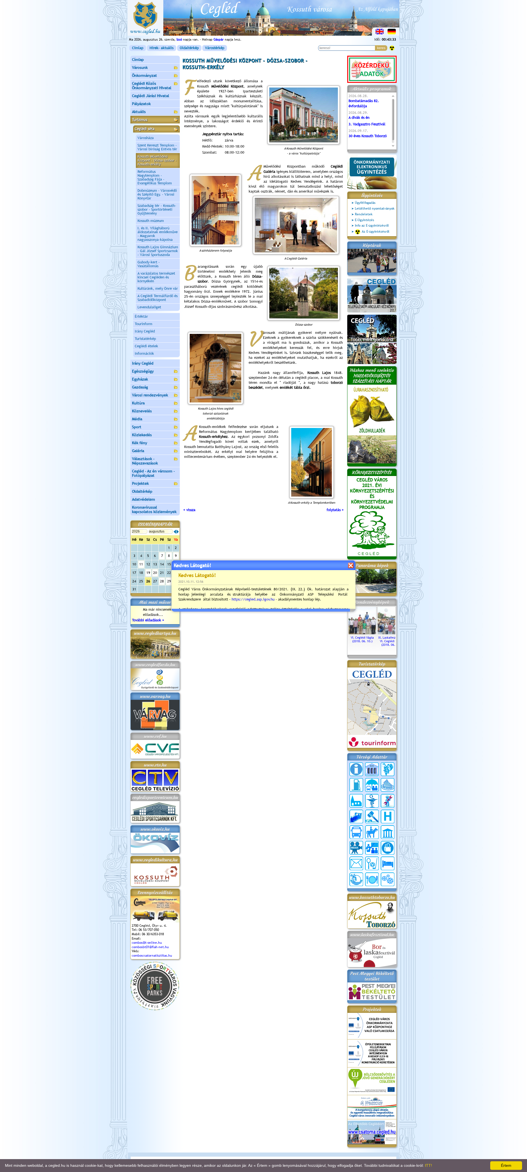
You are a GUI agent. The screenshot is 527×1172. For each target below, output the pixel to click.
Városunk (140, 67)
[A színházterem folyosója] (215, 210)
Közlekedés (142, 435)
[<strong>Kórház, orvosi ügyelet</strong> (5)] (387, 816)
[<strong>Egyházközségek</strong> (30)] (356, 801)
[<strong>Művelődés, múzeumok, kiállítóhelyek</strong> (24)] (387, 832)
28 (162, 581)
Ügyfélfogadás (365, 203)
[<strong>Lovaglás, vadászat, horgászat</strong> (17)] (372, 832)
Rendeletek (363, 214)
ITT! (428, 1165)
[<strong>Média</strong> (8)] (356, 848)
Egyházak (140, 379)
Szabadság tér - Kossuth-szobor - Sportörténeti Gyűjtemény (157, 209)
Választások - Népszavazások (145, 461)
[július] (175, 532)
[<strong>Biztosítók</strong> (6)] (372, 785)
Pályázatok (141, 104)
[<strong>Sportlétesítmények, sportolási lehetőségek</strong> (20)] (372, 863)
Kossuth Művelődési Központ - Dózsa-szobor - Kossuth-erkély (157, 160)
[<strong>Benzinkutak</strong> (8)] (356, 785)
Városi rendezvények (150, 395)
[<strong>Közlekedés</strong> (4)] (356, 832)
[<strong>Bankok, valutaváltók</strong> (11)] (372, 769)
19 (148, 573)
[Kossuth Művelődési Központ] (304, 115)
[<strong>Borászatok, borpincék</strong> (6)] (387, 769)
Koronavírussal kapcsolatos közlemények (154, 509)
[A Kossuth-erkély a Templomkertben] (311, 462)
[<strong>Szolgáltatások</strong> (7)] (387, 879)
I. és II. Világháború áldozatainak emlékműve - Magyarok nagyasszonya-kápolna (158, 234)
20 (155, 573)
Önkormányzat (144, 75)
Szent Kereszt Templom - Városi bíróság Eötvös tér (157, 147)
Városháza (146, 138)
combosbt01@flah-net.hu (150, 947)
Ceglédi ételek (146, 346)
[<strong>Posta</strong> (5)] (356, 863)
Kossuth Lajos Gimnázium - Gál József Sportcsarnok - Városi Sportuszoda (158, 251)
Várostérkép (214, 48)
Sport (136, 427)
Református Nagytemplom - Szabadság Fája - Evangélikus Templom (155, 177)
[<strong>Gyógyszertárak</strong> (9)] (372, 801)
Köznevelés (142, 411)
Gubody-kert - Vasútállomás (149, 264)
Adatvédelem (143, 499)
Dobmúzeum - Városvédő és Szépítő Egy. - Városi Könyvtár (157, 194)
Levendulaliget (149, 307)
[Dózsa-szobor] (304, 293)
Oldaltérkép (189, 48)
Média (137, 419)
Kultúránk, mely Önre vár (158, 288)
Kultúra (138, 403)
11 (141, 564)
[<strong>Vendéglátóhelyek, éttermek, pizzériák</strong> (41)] (372, 879)
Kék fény (139, 443)
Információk (144, 353)
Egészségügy (143, 371)
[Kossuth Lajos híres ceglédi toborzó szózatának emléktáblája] (215, 368)
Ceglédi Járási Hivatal (150, 96)
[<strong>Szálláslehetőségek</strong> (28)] (387, 863)
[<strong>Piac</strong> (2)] (387, 848)
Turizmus (139, 119)
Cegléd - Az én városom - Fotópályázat (153, 473)
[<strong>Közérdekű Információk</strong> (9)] (356, 769)
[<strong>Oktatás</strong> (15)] (372, 848)
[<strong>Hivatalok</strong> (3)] (356, 816)
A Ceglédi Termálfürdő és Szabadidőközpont (158, 298)
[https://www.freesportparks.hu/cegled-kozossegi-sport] (154, 1009)
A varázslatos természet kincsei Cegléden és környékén (156, 277)
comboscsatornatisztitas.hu (152, 955)
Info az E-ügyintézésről (372, 225)
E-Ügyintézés (364, 220)
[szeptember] (177, 532)
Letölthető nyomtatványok (374, 208)
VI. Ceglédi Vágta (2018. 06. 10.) (362, 639)
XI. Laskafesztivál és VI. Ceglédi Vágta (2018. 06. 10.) (391, 641)
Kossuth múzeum (151, 221)
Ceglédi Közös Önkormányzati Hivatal (151, 85)
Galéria (138, 451)
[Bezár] (350, 565)
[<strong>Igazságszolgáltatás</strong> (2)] (372, 816)
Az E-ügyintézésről (375, 231)
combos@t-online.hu (147, 943)
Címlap (137, 48)
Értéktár (141, 316)
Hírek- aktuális (161, 48)
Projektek (140, 483)
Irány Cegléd (145, 331)
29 (169, 581)
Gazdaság (140, 387)
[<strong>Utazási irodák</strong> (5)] (356, 879)
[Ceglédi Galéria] (296, 225)
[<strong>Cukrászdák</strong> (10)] (387, 785)
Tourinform (143, 324)
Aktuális (139, 111)
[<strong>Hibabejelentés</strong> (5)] (387, 801)
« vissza (189, 510)
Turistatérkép (145, 339)
